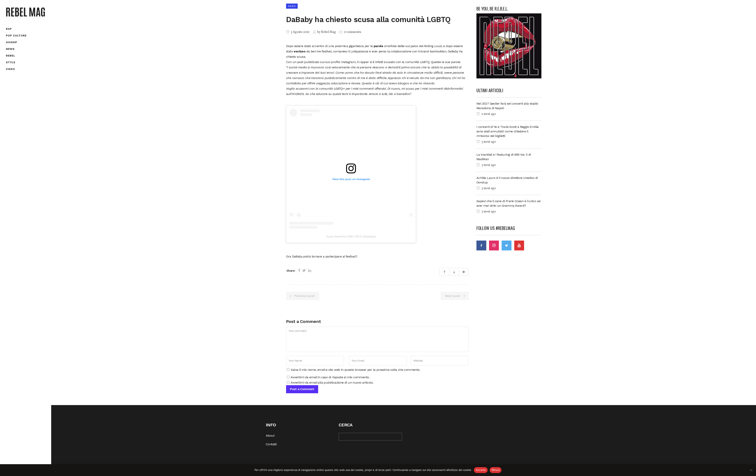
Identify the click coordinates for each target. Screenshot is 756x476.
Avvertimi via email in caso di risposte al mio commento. (330, 377)
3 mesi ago (488, 142)
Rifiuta (496, 469)
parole (378, 46)
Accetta (481, 469)
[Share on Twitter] (304, 270)
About (270, 435)
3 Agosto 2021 (299, 32)
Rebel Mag (328, 32)
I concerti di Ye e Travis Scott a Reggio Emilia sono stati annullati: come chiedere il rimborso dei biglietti (507, 131)
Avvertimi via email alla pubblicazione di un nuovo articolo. (332, 382)
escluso (299, 51)
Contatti (271, 444)
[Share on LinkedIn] (309, 270)
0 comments (352, 32)
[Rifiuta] (751, 470)
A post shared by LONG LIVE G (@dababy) (351, 236)
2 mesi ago (488, 114)
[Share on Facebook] (299, 270)
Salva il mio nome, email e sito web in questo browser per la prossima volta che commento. (355, 370)
